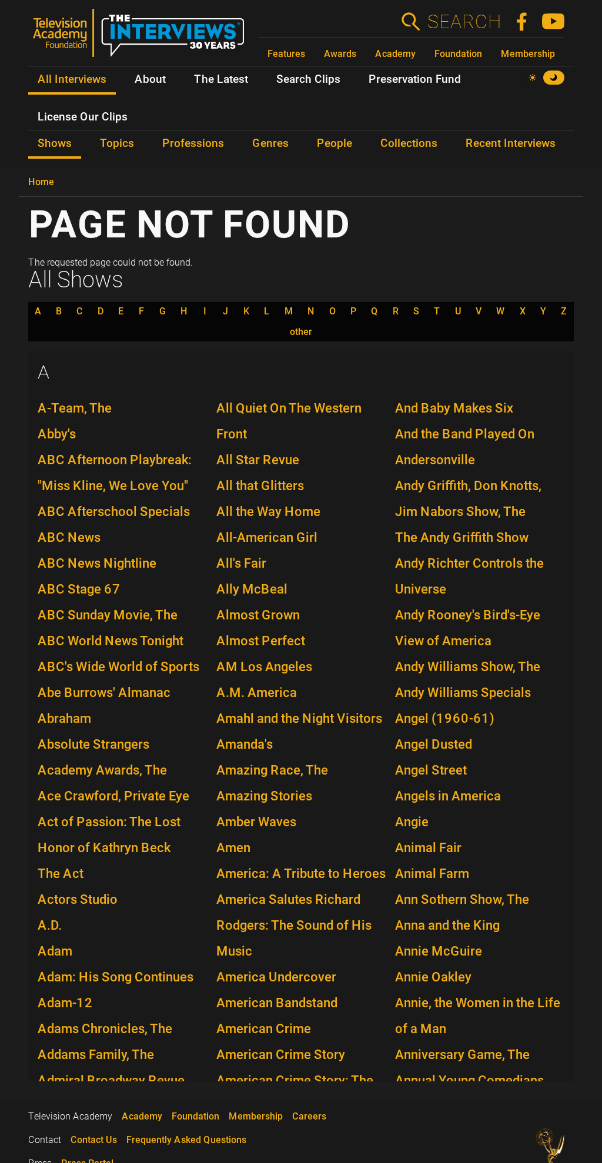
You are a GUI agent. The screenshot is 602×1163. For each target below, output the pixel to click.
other (301, 332)
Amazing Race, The (272, 770)
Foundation (458, 53)
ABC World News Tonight (110, 641)
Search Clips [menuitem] (308, 79)
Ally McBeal (251, 589)
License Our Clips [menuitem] (83, 116)
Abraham (64, 718)
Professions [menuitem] (193, 143)
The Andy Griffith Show (462, 537)
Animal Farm (432, 873)
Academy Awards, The (102, 770)
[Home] (143, 37)
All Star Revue (257, 460)
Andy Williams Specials (463, 692)
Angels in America (448, 796)
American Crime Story (280, 1054)
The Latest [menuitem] (221, 79)
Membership (528, 53)
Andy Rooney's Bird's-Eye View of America (467, 628)
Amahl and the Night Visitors (299, 718)
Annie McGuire (438, 951)
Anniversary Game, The (462, 1054)
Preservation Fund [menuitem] (415, 79)
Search (464, 21)
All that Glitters (260, 485)
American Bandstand (276, 1003)
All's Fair (241, 563)
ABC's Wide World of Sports (118, 666)
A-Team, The (75, 408)
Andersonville (435, 460)
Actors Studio (78, 899)
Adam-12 (65, 1003)
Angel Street (431, 770)
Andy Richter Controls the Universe (469, 576)
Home (41, 181)
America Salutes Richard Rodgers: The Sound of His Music (294, 925)
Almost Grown (258, 615)
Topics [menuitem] (117, 143)
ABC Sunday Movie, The (108, 615)
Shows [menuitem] (55, 143)
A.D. (50, 925)
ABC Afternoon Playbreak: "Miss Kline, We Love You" (115, 473)
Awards (340, 53)
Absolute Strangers (93, 744)
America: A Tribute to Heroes (301, 873)
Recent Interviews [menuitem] (511, 143)
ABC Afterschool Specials (114, 511)
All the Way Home (268, 511)
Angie (412, 822)
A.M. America (256, 692)
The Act (60, 873)
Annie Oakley (433, 977)
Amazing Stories (264, 796)
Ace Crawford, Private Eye (113, 796)
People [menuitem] (334, 143)
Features (286, 53)
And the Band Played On (464, 434)
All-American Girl (266, 537)
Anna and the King (447, 925)
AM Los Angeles (264, 666)
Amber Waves (256, 822)
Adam (55, 951)
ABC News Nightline (97, 563)
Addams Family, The (96, 1054)
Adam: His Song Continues (115, 977)
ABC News (69, 537)
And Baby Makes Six (454, 408)
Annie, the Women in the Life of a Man (477, 1016)
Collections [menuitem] (408, 143)
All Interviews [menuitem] (72, 79)
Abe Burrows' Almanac (104, 692)
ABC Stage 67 (79, 589)
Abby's (57, 434)
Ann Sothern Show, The (462, 899)
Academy (395, 53)
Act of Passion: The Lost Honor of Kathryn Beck (109, 835)
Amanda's (244, 744)
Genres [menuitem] (270, 143)
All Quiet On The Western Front (289, 421)
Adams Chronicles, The (105, 1028)
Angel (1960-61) (444, 718)
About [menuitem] (150, 79)
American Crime (263, 1028)
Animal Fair (428, 847)
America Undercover (276, 977)
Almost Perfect (260, 641)
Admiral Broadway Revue (111, 1080)
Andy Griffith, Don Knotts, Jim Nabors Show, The (468, 498)
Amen (233, 847)
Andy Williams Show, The (467, 666)
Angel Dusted (433, 744)
